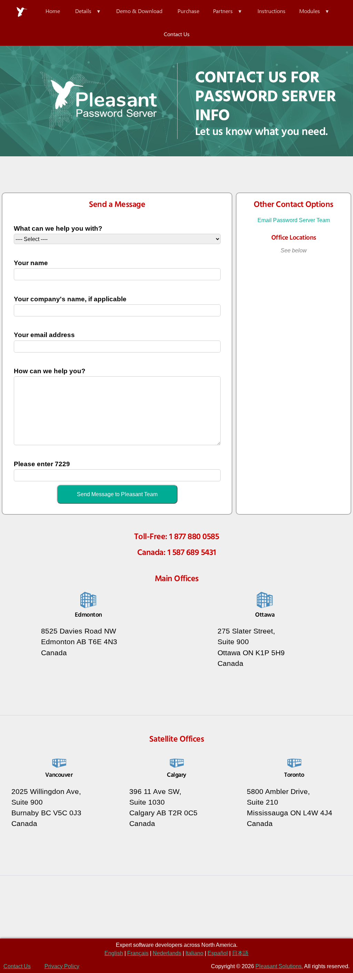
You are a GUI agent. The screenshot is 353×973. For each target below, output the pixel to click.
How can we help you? (49, 371)
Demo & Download (139, 10)
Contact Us (177, 34)
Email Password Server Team (294, 220)
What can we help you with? (58, 228)
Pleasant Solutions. (279, 966)
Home (53, 10)
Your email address (44, 334)
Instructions (271, 10)
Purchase (188, 10)
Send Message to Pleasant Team (117, 494)
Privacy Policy (61, 966)
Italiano (194, 953)
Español (218, 953)
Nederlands (167, 953)
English (113, 953)
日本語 (240, 953)
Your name (31, 262)
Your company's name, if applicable (70, 299)
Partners (223, 10)
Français (138, 953)
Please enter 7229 (42, 464)
